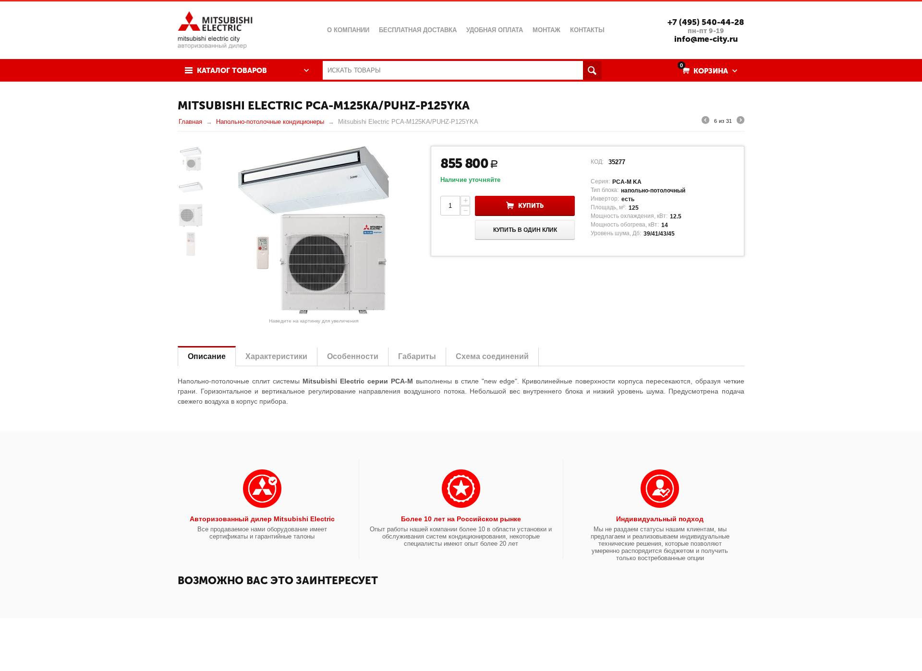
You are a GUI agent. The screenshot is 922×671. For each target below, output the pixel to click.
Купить (531, 205)
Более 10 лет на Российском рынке (461, 519)
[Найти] (592, 70)
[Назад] (705, 121)
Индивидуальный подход (660, 519)
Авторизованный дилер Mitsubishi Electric (262, 519)
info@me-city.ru (706, 39)
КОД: (597, 161)
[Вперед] (740, 121)
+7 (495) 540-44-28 (705, 22)
